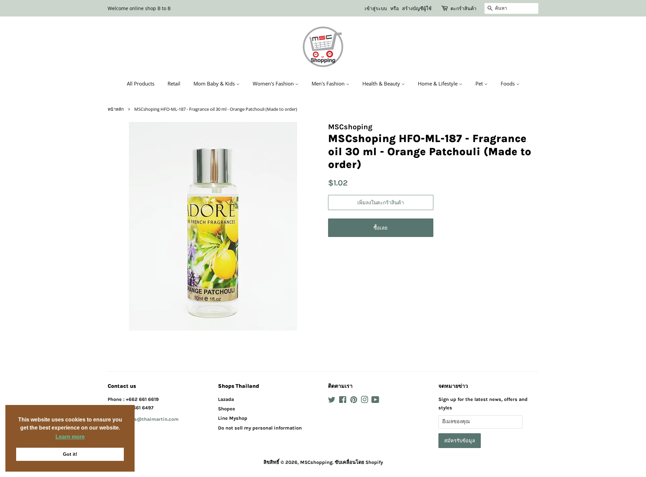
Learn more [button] (70, 437)
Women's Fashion (274, 83)
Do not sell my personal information (260, 428)
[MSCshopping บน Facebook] (343, 401)
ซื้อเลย (380, 227)
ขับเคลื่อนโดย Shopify (359, 462)
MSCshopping (316, 462)
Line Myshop (232, 418)
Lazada (226, 399)
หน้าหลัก (116, 109)
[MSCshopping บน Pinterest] (353, 401)
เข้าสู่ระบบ (376, 8)
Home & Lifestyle (438, 83)
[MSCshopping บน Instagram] (364, 401)
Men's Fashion (329, 83)
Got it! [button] (70, 454)
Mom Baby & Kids (214, 83)
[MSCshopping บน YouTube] (375, 401)
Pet (479, 83)
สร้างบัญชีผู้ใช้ (417, 8)
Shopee (226, 409)
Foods (508, 83)
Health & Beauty (381, 83)
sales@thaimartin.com (152, 419)
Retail (174, 83)
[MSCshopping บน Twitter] (331, 401)
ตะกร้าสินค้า (463, 8)
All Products (140, 83)
